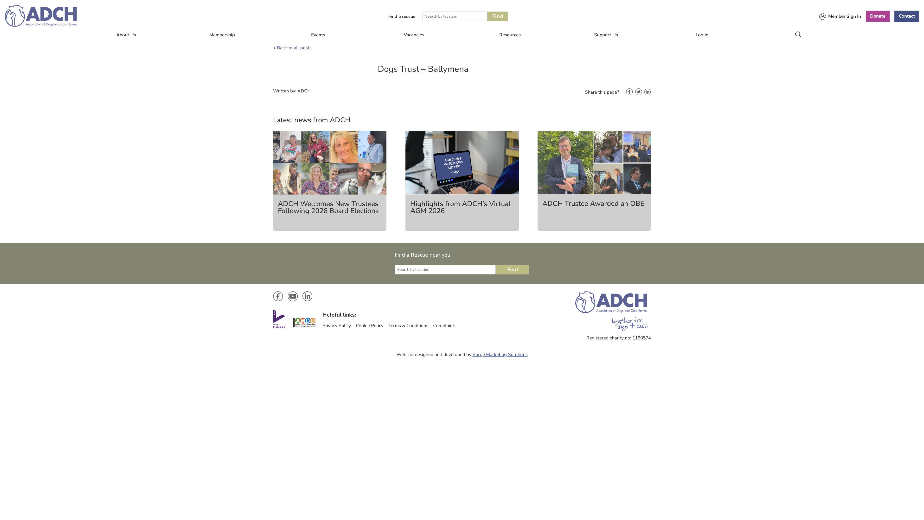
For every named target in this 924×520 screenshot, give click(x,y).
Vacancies (414, 35)
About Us (126, 35)
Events (318, 35)
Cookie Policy (370, 326)
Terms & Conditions (408, 326)
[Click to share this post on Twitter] (638, 92)
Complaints (444, 326)
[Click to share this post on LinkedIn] (647, 92)
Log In (702, 35)
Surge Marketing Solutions (500, 354)
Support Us (606, 35)
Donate (877, 16)
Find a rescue (401, 16)
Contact (907, 16)
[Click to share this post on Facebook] (629, 92)
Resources (510, 35)
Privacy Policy (336, 326)
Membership (222, 35)
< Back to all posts (292, 48)
